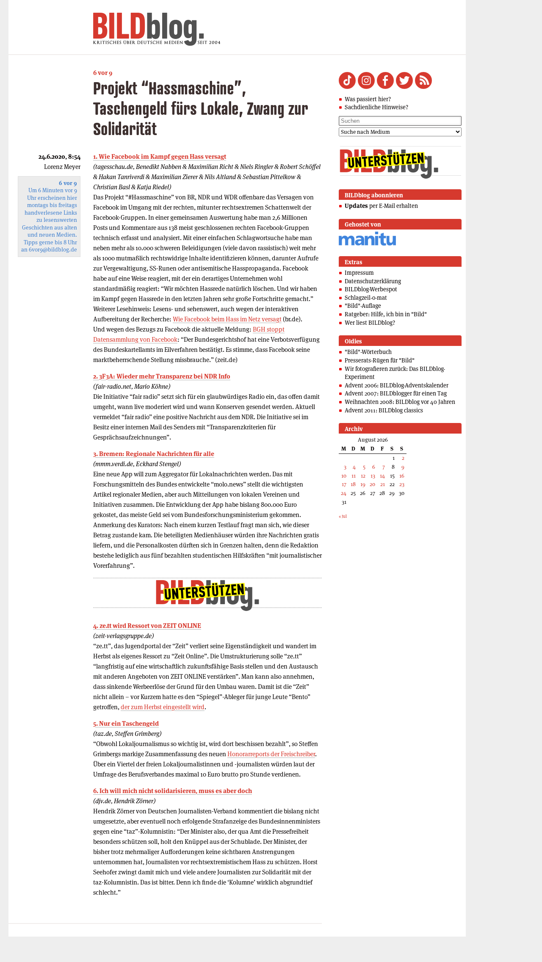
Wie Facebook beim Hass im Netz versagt (227, 319)
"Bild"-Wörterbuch (368, 352)
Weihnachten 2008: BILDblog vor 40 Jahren (400, 402)
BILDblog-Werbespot (371, 289)
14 (382, 475)
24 (343, 493)
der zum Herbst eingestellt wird (163, 707)
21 (382, 484)
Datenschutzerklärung (373, 281)
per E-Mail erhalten (381, 206)
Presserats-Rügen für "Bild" (380, 360)
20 (372, 484)
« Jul (343, 516)
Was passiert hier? (368, 99)
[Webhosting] (367, 244)
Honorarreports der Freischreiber (271, 754)
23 (401, 484)
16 (401, 475)
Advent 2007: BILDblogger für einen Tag (396, 393)
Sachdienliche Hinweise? (376, 107)
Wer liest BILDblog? (370, 322)
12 (363, 475)
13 (373, 475)
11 (353, 475)
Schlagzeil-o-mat (366, 297)
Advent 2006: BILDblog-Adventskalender (396, 385)
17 (344, 484)
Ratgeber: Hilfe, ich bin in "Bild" (386, 314)
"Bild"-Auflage (363, 306)
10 (343, 475)
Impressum (359, 272)
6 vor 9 (102, 73)
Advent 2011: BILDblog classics (384, 410)
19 (362, 484)
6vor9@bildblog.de (53, 249)
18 (353, 484)
